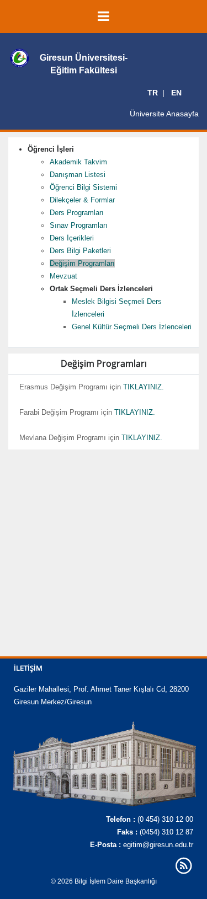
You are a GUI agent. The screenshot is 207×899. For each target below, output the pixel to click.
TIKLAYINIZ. (143, 387)
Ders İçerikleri (72, 238)
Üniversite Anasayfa (164, 113)
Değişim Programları (82, 263)
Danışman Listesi (77, 174)
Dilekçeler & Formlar (82, 200)
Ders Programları (77, 212)
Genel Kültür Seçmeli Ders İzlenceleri (132, 327)
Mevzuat (63, 276)
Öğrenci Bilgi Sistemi (83, 187)
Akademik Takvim (78, 162)
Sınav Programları (79, 225)
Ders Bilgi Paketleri (80, 251)
